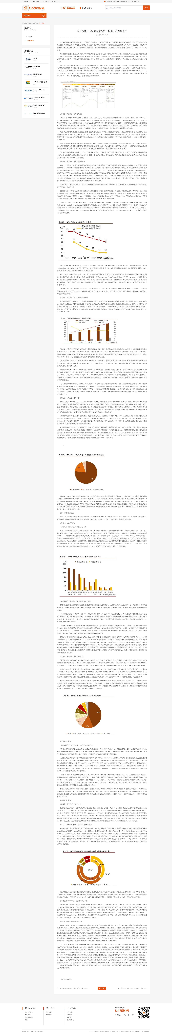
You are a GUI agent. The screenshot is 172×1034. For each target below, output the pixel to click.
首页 (30, 23)
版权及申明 (70, 1020)
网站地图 (33, 1031)
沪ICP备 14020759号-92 (141, 1031)
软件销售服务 (29, 1012)
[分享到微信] (124, 1015)
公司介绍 (70, 1012)
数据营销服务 (29, 1017)
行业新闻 (30, 41)
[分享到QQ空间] (128, 1015)
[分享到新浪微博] (132, 1015)
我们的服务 (36, 1)
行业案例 (29, 37)
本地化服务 (28, 1014)
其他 (26, 1020)
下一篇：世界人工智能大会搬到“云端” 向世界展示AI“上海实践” (134, 988)
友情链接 (40, 1031)
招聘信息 (70, 1014)
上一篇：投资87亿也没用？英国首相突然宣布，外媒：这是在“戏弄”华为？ (80, 988)
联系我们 (54, 1)
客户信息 (70, 1017)
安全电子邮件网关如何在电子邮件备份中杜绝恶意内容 (123, 1)
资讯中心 (45, 1)
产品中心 (26, 1)
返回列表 (102, 988)
